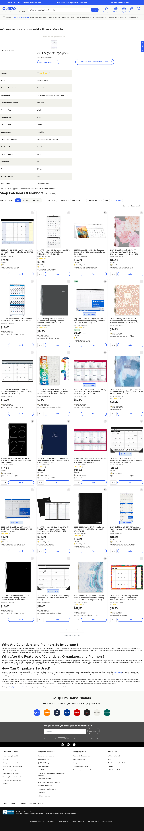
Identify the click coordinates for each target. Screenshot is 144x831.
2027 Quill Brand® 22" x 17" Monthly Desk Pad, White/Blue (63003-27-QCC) (16, 528)
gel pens (23, 687)
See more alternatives (48, 62)
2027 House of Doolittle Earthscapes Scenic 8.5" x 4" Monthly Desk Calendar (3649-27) (90, 252)
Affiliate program (44, 796)
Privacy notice (50, 821)
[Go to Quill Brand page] (37, 713)
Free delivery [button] (117, 409)
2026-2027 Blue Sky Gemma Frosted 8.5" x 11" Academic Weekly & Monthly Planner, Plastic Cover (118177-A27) (89, 598)
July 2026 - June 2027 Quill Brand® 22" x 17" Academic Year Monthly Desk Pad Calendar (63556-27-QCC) (90, 321)
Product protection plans (47, 789)
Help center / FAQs (9, 770)
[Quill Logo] (9, 9)
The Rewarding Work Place (118, 763)
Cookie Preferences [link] (78, 821)
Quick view (16, 242)
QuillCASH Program (44, 763)
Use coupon (94, 731)
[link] (32, 212)
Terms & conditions (35, 821)
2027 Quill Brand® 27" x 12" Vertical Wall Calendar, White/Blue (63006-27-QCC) (125, 529)
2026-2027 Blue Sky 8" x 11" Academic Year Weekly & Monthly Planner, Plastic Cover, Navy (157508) (53, 460)
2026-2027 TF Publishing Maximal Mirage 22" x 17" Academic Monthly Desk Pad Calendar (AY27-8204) (124, 598)
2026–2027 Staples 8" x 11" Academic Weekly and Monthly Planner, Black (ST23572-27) (89, 529)
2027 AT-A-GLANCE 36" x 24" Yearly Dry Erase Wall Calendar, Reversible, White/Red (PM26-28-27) (90, 460)
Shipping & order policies (11, 773)
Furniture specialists (45, 785)
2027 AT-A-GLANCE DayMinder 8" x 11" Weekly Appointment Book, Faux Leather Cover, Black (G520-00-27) (53, 529)
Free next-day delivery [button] (11, 267)
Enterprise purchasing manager (49, 782)
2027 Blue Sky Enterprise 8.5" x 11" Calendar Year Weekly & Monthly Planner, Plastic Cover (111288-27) (15, 598)
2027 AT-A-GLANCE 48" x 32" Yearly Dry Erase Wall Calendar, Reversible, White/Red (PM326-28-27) (90, 392)
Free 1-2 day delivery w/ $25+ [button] (86, 267)
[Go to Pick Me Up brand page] (57, 713)
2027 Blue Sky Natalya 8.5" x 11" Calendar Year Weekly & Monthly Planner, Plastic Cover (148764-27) (124, 321)
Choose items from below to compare (96, 62)
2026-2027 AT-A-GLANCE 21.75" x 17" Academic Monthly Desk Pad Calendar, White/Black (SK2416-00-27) (126, 460)
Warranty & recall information (13, 777)
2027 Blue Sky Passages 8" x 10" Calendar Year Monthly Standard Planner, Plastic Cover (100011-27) (51, 321)
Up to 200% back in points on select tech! (72, 2)
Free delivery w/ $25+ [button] (83, 340)
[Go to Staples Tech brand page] (87, 713)
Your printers (77, 763)
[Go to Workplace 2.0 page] (107, 713)
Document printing (44, 778)
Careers (111, 766)
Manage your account (10, 763)
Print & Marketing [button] (82, 17)
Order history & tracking (11, 756)
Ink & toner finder (79, 759)
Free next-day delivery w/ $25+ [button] (14, 334)
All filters (118, 200)
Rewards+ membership (46, 756)
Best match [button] (136, 206)
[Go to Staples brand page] (77, 713)
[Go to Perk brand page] (67, 713)
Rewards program (44, 759)
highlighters (13, 687)
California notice (63, 821)
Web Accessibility (114, 770)
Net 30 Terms (43, 770)
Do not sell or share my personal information (101, 821)
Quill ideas (41, 792)
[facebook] (74, 744)
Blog (109, 759)
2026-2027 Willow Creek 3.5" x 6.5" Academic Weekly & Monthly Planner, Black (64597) (16, 460)
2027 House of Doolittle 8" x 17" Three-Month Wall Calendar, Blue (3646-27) (17, 320)
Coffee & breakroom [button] (116, 17)
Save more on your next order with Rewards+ (24, 2)
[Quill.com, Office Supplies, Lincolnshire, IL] (8, 812)
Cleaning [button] (132, 17)
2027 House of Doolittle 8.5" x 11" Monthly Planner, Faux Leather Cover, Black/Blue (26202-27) (16, 392)
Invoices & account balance (12, 766)
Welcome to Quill (114, 756)
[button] (95, 10)
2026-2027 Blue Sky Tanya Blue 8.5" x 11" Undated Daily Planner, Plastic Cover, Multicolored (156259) (126, 392)
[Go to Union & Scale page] (97, 713)
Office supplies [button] (98, 17)
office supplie (118, 672)
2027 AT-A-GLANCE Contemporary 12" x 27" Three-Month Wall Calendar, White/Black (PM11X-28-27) (53, 252)
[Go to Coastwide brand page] (47, 713)
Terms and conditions (61, 737)
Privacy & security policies (12, 780)
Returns (5, 759)
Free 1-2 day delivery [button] (83, 407)
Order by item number (81, 766)
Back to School (54, 17)
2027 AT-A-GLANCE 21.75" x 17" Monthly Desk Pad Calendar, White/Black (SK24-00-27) (53, 598)
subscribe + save (67, 17)
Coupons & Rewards (21, 17)
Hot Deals (34, 17)
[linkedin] (68, 744)
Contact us (6, 784)
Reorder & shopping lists (81, 756)
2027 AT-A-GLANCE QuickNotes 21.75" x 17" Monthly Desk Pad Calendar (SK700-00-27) (17, 252)
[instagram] (62, 744)
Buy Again (43, 17)
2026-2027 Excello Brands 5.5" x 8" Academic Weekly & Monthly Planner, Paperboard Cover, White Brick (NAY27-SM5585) (53, 392)
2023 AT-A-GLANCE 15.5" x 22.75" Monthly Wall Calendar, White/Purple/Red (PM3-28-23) (53, 54)
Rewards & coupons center (82, 770)
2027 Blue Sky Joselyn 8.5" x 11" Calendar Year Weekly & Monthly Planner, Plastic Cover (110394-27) (124, 252)
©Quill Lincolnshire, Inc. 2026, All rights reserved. (30, 813)
